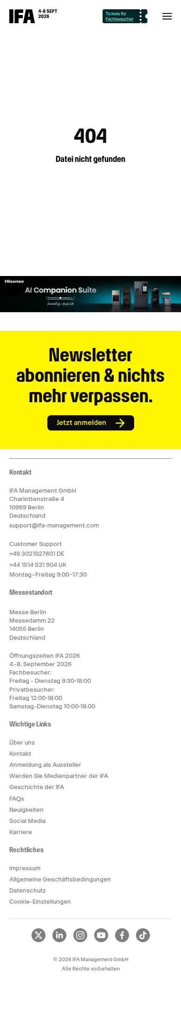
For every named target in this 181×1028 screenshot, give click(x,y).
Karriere (20, 832)
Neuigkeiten (26, 809)
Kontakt (20, 753)
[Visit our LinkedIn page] (59, 940)
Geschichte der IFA (36, 787)
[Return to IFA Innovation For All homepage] (33, 21)
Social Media (27, 820)
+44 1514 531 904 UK (37, 564)
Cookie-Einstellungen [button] (40, 901)
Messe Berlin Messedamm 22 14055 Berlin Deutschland (32, 625)
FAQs (16, 798)
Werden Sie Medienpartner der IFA (58, 775)
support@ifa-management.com (54, 525)
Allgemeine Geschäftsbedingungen (60, 879)
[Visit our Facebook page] (122, 940)
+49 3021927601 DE (36, 553)
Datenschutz (27, 890)
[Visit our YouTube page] (101, 940)
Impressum (24, 868)
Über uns (22, 742)
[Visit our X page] (38, 940)
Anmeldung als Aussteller (45, 764)
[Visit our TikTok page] (143, 940)
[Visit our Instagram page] (80, 940)
